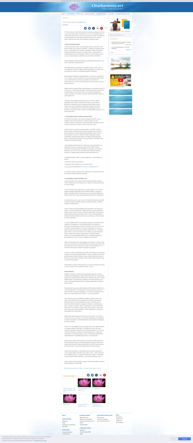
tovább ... (112, 52)
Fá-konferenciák (66, 433)
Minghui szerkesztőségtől (86, 419)
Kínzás (63, 423)
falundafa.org (119, 417)
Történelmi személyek (102, 419)
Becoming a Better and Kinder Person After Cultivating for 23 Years (84, 368)
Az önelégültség (95, 388)
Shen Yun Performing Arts (103, 421)
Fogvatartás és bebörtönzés (68, 424)
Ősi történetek (100, 417)
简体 (64, 1)
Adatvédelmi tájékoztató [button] (40, 440)
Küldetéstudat (66, 404)
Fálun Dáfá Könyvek (125, 31)
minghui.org (119, 420)
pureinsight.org (119, 422)
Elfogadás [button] (184, 438)
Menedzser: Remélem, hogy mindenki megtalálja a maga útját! (69, 390)
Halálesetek (65, 421)
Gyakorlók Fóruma (84, 417)
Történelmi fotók (83, 424)
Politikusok (82, 430)
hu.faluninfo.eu (119, 418)
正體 (62, 1)
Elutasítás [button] (174, 438)
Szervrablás (65, 426)
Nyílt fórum (65, 18)
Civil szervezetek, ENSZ (85, 432)
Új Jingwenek (114, 38)
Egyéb (81, 433)
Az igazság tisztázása (67, 432)
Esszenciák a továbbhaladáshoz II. (90, 166)
